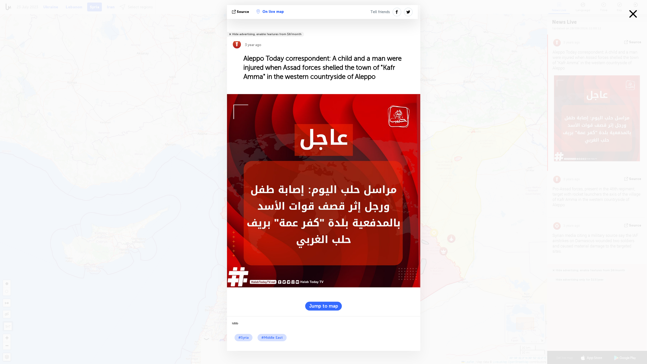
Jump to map (323, 306)
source (243, 12)
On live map (273, 12)
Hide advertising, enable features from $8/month (267, 34)
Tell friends (380, 12)
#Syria (243, 337)
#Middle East (272, 337)
